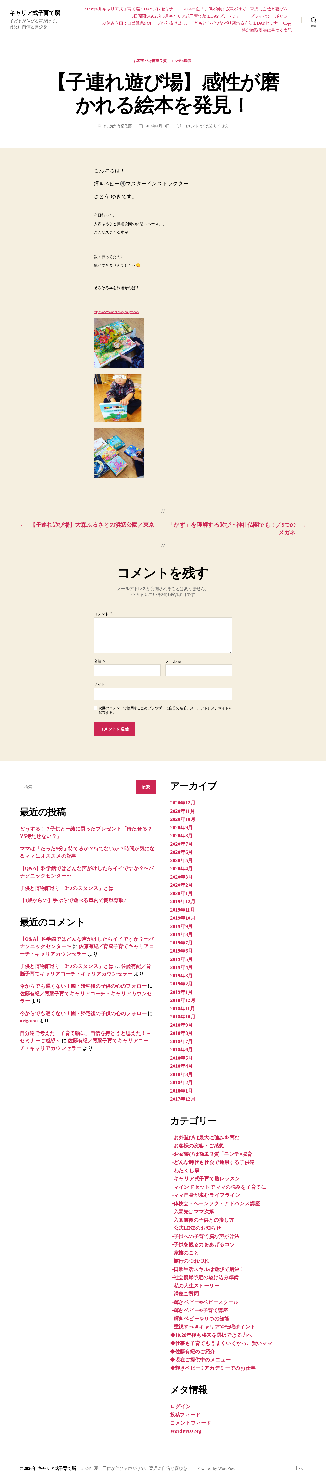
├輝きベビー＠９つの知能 (199, 1318)
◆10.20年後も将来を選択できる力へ (211, 1335)
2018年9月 (181, 1025)
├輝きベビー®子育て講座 (199, 1310)
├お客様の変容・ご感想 (197, 1146)
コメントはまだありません (206, 126)
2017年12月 (182, 1099)
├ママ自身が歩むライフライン (205, 1195)
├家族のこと (184, 1253)
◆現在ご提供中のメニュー (200, 1360)
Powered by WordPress (216, 1468)
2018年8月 (181, 1033)
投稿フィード (185, 1415)
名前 (100, 661)
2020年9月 (181, 827)
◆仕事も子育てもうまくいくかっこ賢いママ (221, 1343)
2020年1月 (181, 893)
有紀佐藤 (124, 126)
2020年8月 (181, 836)
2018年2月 (181, 1082)
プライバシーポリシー (271, 16)
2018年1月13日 (157, 126)
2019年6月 (181, 951)
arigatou (29, 1021)
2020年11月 (182, 811)
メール (173, 661)
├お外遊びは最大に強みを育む (205, 1137)
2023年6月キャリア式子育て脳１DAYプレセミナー (131, 9)
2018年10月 (182, 1017)
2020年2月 (181, 885)
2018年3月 (181, 1074)
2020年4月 (181, 868)
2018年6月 (181, 1049)
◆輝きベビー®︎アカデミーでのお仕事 (212, 1368)
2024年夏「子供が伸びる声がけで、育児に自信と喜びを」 (238, 9)
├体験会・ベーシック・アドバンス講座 (215, 1203)
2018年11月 (182, 1008)
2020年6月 (181, 852)
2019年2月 (181, 984)
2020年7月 (181, 844)
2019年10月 (182, 918)
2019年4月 (181, 967)
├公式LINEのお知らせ (195, 1228)
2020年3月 (181, 877)
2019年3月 (181, 976)
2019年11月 (182, 910)
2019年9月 (181, 926)
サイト (99, 684)
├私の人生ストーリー (194, 1286)
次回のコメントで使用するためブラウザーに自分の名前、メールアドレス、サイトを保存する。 (165, 710)
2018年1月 (181, 1091)
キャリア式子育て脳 (35, 13)
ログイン (180, 1406)
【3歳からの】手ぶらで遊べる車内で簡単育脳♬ (74, 900)
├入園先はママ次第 (192, 1211)
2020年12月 (182, 803)
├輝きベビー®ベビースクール (204, 1302)
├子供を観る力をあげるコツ (202, 1244)
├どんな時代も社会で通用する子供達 (212, 1162)
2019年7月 (181, 943)
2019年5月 (181, 959)
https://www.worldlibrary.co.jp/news (116, 312)
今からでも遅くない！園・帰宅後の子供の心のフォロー (83, 986)
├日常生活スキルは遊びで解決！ (207, 1269)
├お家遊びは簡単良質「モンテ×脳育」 (163, 61)
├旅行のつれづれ (190, 1261)
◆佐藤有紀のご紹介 (192, 1351)
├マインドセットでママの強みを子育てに (218, 1187)
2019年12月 (182, 901)
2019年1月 (181, 992)
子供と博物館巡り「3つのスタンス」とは (67, 888)
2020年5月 (181, 860)
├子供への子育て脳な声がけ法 (204, 1236)
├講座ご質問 (184, 1294)
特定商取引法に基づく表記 (267, 30)
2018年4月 (181, 1066)
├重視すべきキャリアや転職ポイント (213, 1327)
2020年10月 (182, 819)
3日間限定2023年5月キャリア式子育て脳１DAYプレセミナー (187, 16)
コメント (103, 614)
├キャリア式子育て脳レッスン (205, 1178)
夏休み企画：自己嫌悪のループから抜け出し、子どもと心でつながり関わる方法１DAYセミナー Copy (197, 23)
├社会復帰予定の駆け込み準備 (204, 1277)
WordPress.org (186, 1431)
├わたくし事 (184, 1170)
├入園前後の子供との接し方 (202, 1220)
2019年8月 (181, 934)
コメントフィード (190, 1423)
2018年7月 (181, 1041)
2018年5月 (181, 1058)
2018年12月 (182, 1000)
